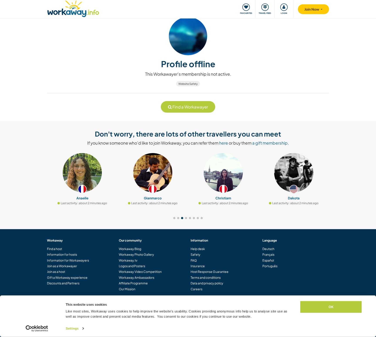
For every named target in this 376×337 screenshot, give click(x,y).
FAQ (194, 260)
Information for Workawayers (68, 260)
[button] (174, 218)
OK (331, 307)
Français (268, 254)
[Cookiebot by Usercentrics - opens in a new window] (37, 328)
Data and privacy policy (207, 283)
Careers (196, 289)
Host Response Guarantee (209, 272)
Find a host (54, 249)
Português (269, 266)
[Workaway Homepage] (73, 8)
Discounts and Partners (63, 283)
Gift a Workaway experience (67, 277)
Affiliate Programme (133, 283)
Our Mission (127, 289)
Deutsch (268, 249)
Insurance (198, 266)
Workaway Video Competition (140, 272)
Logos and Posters (132, 266)
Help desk (198, 249)
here (223, 142)
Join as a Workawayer (62, 266)
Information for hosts (62, 254)
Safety (195, 254)
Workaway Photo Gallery (136, 254)
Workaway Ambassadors (136, 277)
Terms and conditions (206, 277)
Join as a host (56, 272)
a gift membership (270, 142)
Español (268, 260)
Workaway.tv (128, 260)
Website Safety (188, 83)
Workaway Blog (130, 249)
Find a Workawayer (190, 106)
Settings (72, 328)
